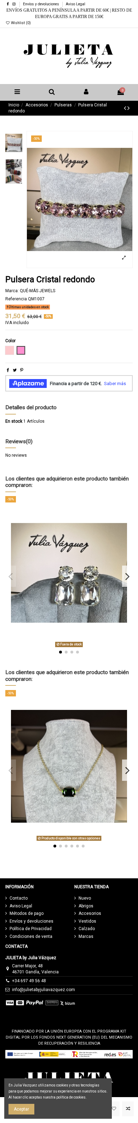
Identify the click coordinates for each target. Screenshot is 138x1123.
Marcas (86, 936)
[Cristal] (69, 583)
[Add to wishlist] (114, 1108)
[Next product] (128, 108)
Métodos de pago (27, 913)
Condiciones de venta (31, 936)
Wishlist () (20, 23)
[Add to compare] (128, 1108)
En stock (13, 421)
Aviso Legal (75, 4)
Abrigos (86, 906)
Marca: (12, 290)
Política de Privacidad (31, 928)
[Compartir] (8, 370)
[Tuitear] (15, 370)
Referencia (16, 298)
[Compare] (69, 593)
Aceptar (21, 1109)
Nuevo (85, 898)
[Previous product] (125, 108)
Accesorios (90, 913)
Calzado (87, 928)
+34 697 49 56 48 (29, 980)
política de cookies (71, 1097)
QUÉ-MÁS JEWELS (37, 290)
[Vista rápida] (77, 593)
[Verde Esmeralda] (72, 777)
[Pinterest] (21, 370)
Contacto (19, 898)
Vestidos (87, 921)
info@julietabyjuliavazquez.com (43, 989)
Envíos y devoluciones (41, 4)
